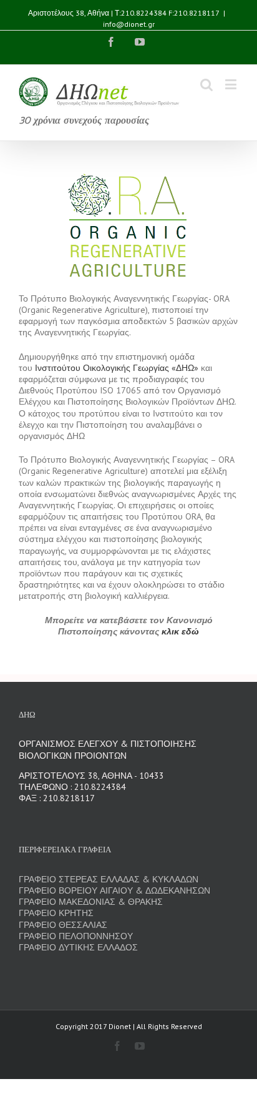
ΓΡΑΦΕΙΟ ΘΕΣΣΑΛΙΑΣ (63, 924)
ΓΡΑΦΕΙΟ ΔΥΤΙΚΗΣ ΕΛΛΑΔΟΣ (78, 947)
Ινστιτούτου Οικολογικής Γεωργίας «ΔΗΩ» (116, 367)
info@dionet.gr (129, 24)
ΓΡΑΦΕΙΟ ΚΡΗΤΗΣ (56, 913)
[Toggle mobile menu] (231, 84)
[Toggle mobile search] (206, 84)
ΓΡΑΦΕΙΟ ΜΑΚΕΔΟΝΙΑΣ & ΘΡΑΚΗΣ (91, 901)
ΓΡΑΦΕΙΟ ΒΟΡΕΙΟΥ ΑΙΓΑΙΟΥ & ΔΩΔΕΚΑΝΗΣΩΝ (114, 890)
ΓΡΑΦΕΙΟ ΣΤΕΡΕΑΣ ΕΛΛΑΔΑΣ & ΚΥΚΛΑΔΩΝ (108, 879)
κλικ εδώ (180, 631)
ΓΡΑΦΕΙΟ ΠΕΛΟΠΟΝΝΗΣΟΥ (76, 936)
